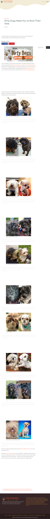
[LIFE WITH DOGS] (6, 1)
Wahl (13, 65)
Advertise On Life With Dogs (17, 515)
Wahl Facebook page (10, 453)
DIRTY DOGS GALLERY (25, 449)
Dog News (6, 18)
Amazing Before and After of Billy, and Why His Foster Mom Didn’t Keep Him (17, 489)
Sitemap (43, 515)
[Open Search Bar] (43, 1)
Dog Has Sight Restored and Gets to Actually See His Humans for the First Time (17, 490)
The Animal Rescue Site (30, 65)
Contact (9, 515)
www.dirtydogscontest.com (29, 69)
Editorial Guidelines (38, 515)
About (6, 515)
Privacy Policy (25, 515)
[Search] (48, 47)
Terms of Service (31, 515)
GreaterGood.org (18, 65)
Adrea (6, 27)
